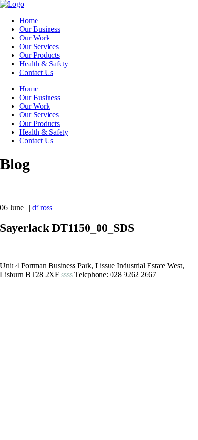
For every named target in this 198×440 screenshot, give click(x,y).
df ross (42, 207)
